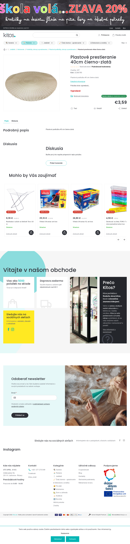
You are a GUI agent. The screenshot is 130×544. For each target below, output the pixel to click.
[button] (20, 232)
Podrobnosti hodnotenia (101, 67)
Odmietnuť (58, 539)
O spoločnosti (84, 470)
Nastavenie (65, 533)
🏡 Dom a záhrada (60, 493)
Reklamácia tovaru (86, 483)
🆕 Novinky (57, 499)
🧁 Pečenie (57, 473)
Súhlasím (72, 539)
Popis (6, 121)
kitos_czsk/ (32, 477)
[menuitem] (11, 43)
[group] (19, 210)
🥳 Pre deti (57, 486)
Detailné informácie (77, 82)
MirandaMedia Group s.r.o (119, 515)
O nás (111, 28)
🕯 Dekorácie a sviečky (61, 483)
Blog (124, 28)
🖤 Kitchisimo (58, 489)
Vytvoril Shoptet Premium (98, 515)
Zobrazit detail (11, 234)
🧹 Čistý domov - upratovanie (64, 480)
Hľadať (77, 35)
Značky (56, 506)
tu (110, 529)
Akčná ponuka (58, 502)
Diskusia (15, 121)
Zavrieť (82, 111)
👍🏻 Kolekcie (57, 496)
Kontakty (118, 28)
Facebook (32, 473)
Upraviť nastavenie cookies (40, 515)
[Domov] (4, 49)
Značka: (75, 70)
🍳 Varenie (57, 470)
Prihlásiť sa (19, 415)
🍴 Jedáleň (57, 476)
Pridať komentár (56, 163)
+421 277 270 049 (38, 470)
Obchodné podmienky (87, 480)
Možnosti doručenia (81, 96)
